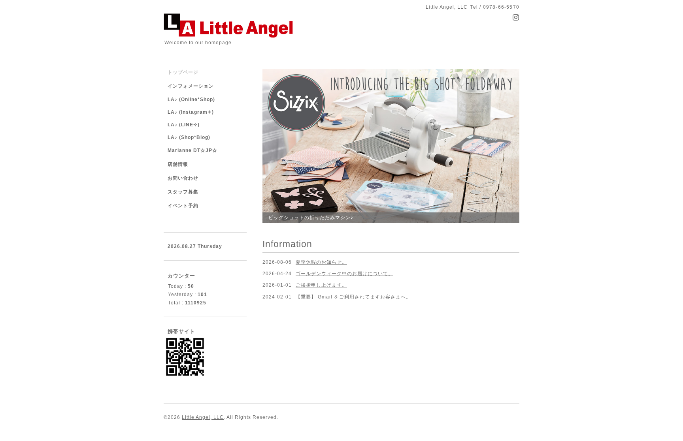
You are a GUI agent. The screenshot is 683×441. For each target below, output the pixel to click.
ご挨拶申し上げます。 (321, 285)
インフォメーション (191, 86)
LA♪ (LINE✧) (184, 125)
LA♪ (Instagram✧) (191, 112)
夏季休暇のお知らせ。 (321, 262)
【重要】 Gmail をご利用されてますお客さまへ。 (353, 297)
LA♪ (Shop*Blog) (189, 137)
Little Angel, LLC (203, 417)
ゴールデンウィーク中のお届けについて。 (344, 273)
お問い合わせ (183, 178)
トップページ (183, 72)
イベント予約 (183, 205)
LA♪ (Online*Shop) (191, 99)
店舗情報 (178, 164)
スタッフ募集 (183, 192)
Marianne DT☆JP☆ (192, 150)
